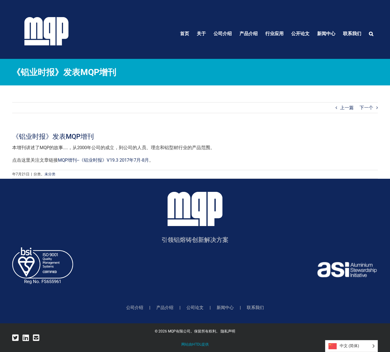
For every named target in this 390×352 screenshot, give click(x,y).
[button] (371, 34)
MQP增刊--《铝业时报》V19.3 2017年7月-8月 (103, 160)
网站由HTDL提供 (195, 344)
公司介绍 (134, 307)
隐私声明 (228, 331)
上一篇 (347, 107)
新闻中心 (225, 307)
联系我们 (255, 307)
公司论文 (195, 307)
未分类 (49, 174)
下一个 (366, 107)
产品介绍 (164, 307)
